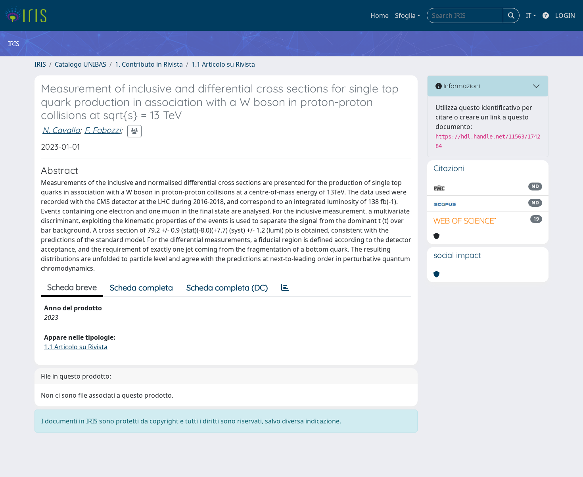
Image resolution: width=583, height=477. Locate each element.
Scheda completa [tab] (141, 287)
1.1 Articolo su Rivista (223, 64)
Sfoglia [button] (405, 15)
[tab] (285, 287)
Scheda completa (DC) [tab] (227, 287)
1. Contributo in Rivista (149, 64)
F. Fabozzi (102, 130)
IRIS (40, 64)
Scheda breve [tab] (72, 287)
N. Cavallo (61, 130)
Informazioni (461, 86)
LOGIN (565, 15)
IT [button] (528, 15)
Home (379, 15)
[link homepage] (29, 15)
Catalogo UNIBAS (80, 64)
